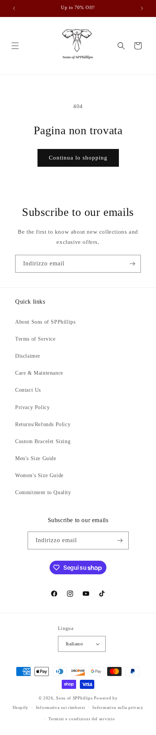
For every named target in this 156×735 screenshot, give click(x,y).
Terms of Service (35, 339)
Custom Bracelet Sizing (42, 441)
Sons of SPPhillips (74, 698)
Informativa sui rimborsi (60, 707)
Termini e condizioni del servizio (81, 718)
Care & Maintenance (39, 373)
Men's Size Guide (35, 458)
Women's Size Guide (39, 475)
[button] (15, 45)
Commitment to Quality (43, 492)
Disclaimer (28, 356)
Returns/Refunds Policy (42, 424)
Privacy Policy (32, 407)
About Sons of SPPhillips (45, 322)
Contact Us (28, 390)
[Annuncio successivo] (142, 8)
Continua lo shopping (78, 158)
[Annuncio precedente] (14, 8)
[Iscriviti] (132, 264)
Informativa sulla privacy (118, 707)
